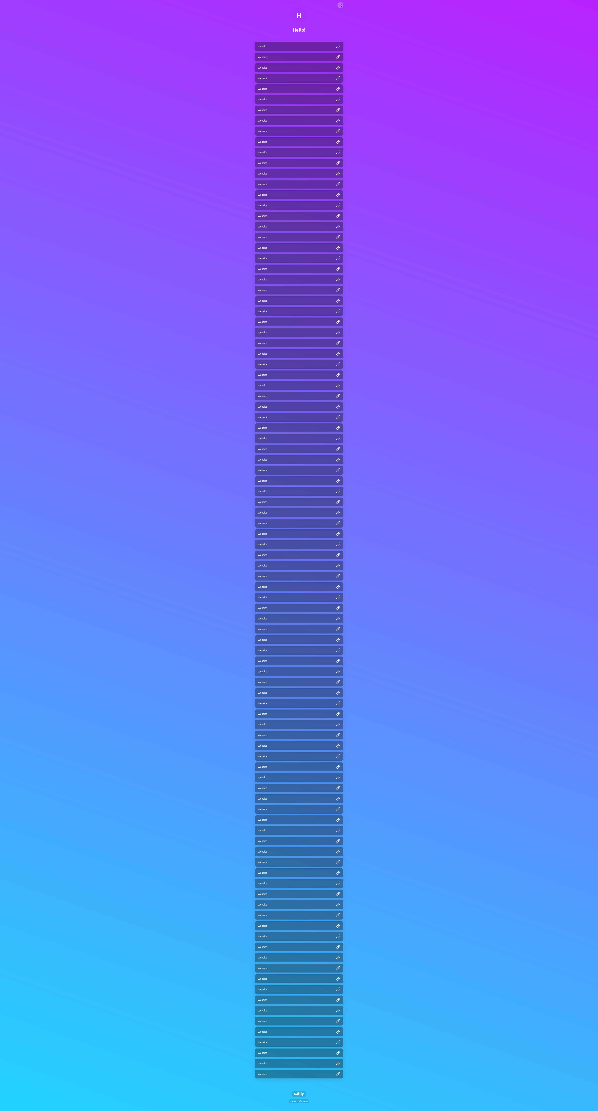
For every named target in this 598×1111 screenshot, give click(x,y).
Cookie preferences (299, 1101)
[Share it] (340, 5)
